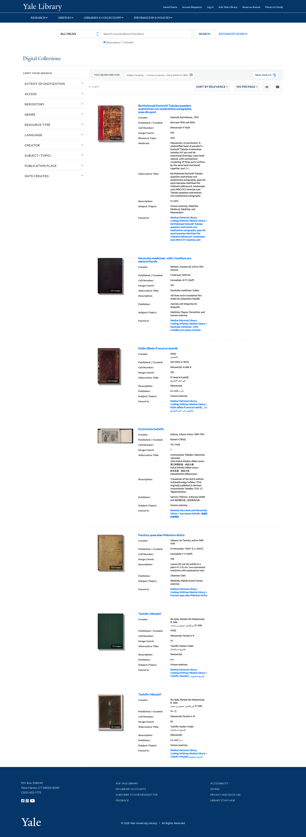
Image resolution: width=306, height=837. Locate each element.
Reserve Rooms (251, 7)
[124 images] (110, 275)
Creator (32, 145)
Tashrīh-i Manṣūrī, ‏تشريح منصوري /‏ (187, 676)
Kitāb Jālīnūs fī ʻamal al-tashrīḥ (158, 348)
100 (245, 86)
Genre (30, 114)
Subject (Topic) (38, 155)
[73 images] (110, 631)
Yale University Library (42, 6)
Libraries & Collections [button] (102, 17)
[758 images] (110, 552)
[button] (204, 33)
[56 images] (110, 711)
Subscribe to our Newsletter (136, 794)
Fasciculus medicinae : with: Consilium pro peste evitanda (164, 260)
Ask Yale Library (228, 7)
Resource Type (37, 125)
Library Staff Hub (222, 800)
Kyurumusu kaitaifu (151, 429)
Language (33, 135)
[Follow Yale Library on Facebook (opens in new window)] (22, 800)
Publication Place (41, 166)
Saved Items (170, 7)
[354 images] (110, 123)
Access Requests (192, 7)
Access (31, 94)
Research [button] (38, 17)
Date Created (37, 176)
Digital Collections (42, 59)
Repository (35, 104)
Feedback (122, 800)
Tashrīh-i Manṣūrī (149, 613)
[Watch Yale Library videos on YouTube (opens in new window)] (32, 800)
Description (113, 42)
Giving (215, 789)
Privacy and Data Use (225, 794)
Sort (210, 86)
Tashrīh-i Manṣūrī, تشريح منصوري (186, 756)
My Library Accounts (131, 789)
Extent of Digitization (45, 84)
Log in (210, 7)
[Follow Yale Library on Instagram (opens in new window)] (27, 800)
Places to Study (274, 7)
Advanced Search (233, 34)
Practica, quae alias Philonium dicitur (161, 535)
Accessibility (219, 783)
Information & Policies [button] (152, 17)
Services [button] (64, 17)
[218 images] (109, 365)
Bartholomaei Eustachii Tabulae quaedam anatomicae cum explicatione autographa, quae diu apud (165, 109)
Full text (128, 42)
